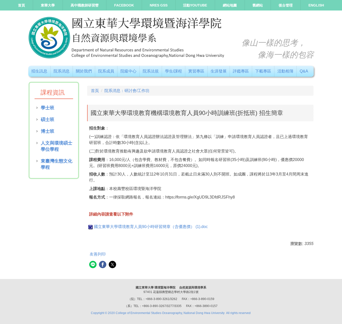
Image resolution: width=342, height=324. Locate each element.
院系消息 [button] (62, 71)
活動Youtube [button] (195, 5)
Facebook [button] (124, 5)
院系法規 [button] (151, 71)
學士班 (47, 107)
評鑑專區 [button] (241, 71)
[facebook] (103, 265)
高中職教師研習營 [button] (85, 5)
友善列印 (98, 254)
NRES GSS (158, 5)
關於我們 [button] (84, 71)
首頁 (21, 5)
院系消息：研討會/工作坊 (126, 90)
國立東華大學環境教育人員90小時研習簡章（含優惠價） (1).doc (151, 226)
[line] (93, 265)
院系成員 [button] (106, 71)
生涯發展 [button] (219, 71)
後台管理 (286, 5)
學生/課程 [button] (173, 71)
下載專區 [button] (263, 71)
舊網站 (257, 5)
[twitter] (113, 265)
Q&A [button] (304, 71)
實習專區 (196, 71)
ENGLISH (316, 5)
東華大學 (48, 5)
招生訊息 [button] (39, 71)
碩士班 (47, 119)
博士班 (47, 131)
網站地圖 (230, 5)
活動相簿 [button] (285, 71)
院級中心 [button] (128, 71)
